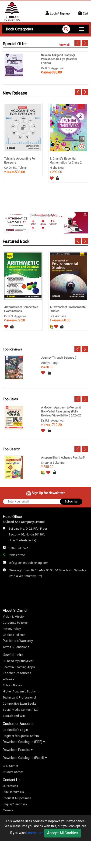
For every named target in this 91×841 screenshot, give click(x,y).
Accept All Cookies (62, 833)
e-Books (8, 679)
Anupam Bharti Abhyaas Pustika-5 (63, 457)
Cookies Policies (14, 635)
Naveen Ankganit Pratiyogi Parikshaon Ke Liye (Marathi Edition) (59, 59)
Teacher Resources (17, 673)
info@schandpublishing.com (29, 562)
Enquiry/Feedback (15, 804)
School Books (12, 685)
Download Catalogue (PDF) (23, 742)
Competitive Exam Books (19, 703)
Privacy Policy (12, 628)
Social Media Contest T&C (20, 709)
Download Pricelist (17, 750)
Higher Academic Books (19, 691)
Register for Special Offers (21, 736)
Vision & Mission (14, 616)
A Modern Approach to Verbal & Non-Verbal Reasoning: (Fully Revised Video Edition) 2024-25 (61, 411)
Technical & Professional (19, 697)
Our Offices (10, 786)
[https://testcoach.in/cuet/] (45, 222)
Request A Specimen (17, 798)
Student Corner (13, 772)
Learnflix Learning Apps (19, 667)
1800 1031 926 (18, 548)
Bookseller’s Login (15, 730)
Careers (8, 810)
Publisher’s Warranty (18, 641)
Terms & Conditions (16, 647)
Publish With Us (13, 792)
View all (64, 45)
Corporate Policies (15, 622)
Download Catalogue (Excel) (24, 758)
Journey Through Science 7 (59, 357)
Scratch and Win (14, 715)
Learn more (34, 833)
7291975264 (17, 555)
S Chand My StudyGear (18, 661)
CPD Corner (10, 766)
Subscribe (71, 501)
